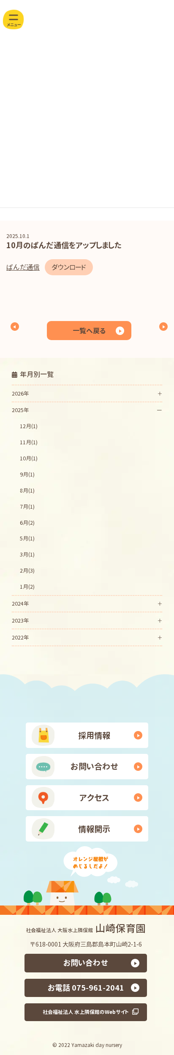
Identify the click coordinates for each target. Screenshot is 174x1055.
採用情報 (94, 735)
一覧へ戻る (89, 330)
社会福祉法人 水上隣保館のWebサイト (86, 1012)
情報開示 (94, 829)
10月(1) (29, 458)
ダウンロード (69, 267)
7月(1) (27, 506)
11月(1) (29, 442)
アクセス (94, 797)
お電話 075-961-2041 (86, 988)
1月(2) (27, 587)
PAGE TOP (156, 1001)
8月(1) (27, 490)
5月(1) (27, 539)
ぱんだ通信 (23, 267)
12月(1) (29, 426)
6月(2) (27, 522)
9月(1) (27, 474)
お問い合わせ (94, 766)
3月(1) (27, 555)
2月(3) (27, 571)
